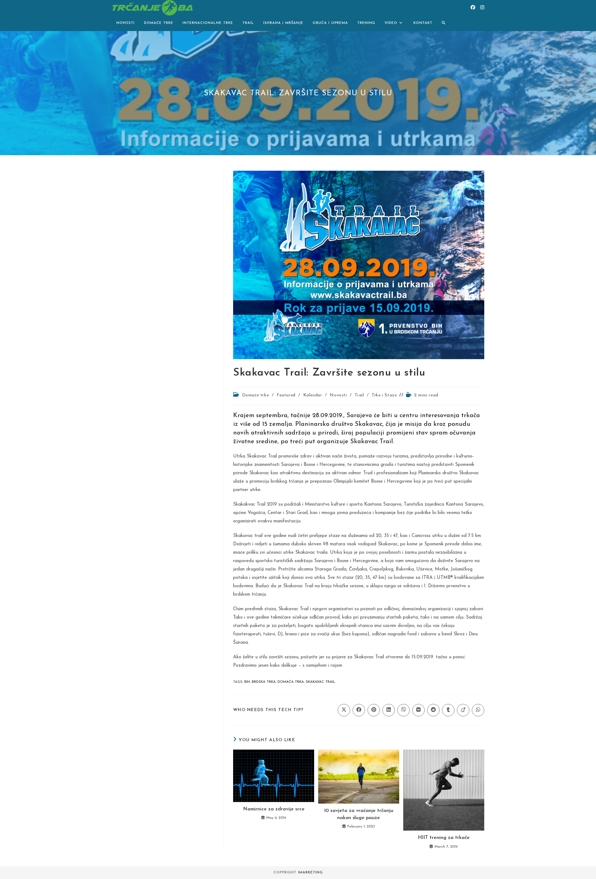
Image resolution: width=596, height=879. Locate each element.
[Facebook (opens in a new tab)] (473, 7)
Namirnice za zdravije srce (274, 809)
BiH (247, 682)
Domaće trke (255, 395)
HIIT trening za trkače (444, 837)
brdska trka (264, 682)
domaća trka (291, 682)
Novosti (338, 395)
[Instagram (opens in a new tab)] (482, 7)
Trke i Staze (384, 395)
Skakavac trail (320, 682)
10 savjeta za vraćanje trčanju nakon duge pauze (358, 814)
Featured (286, 395)
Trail (359, 395)
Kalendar (312, 395)
